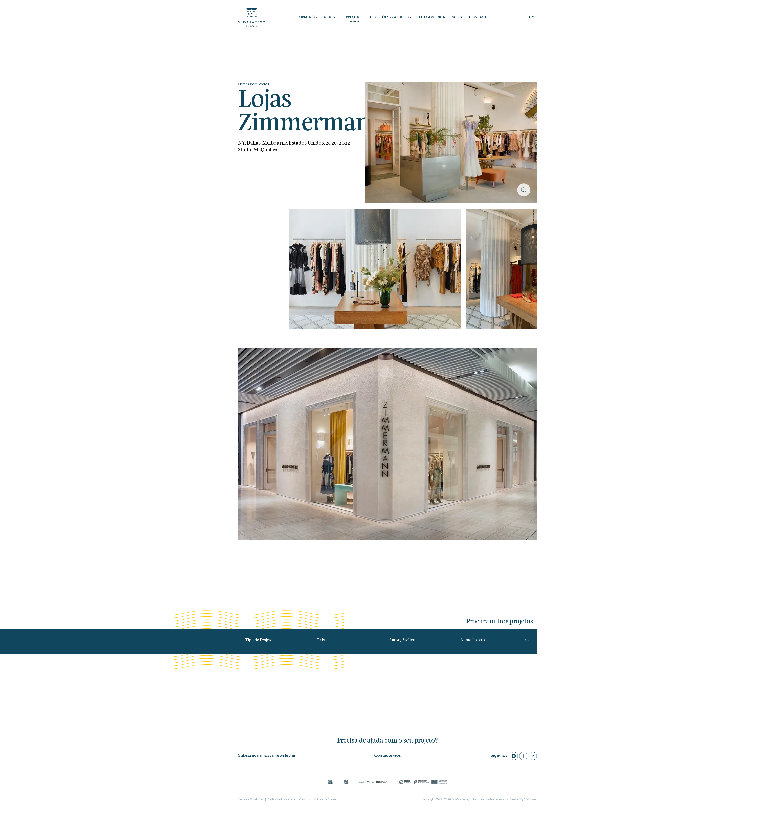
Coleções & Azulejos (390, 17)
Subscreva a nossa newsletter (267, 755)
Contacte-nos (387, 755)
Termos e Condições (250, 799)
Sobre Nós (307, 17)
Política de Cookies (326, 799)
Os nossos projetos (253, 84)
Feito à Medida (431, 17)
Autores (331, 17)
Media (457, 17)
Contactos (480, 17)
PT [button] (528, 17)
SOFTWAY (530, 799)
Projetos (354, 17)
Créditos (304, 799)
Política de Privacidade (281, 799)
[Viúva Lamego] (251, 17)
